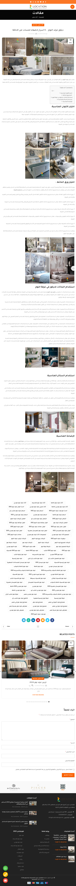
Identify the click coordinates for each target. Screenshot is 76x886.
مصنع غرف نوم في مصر (59, 606)
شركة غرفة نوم (45, 546)
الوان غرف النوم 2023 (16, 527)
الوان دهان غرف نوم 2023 (58, 527)
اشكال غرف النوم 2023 (59, 519)
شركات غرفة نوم (11, 542)
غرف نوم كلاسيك (17, 574)
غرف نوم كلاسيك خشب (17, 578)
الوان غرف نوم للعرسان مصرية (37, 530)
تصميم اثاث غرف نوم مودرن (60, 534)
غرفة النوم (21, 441)
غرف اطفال (21, 849)
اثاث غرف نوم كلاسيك (38, 503)
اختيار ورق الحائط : (67, 95)
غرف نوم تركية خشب (20, 554)
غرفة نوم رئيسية (59, 598)
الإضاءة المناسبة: (67, 101)
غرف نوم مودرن (37, 586)
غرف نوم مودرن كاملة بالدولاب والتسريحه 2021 (56, 594)
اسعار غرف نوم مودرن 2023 (19, 515)
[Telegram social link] (30, 2)
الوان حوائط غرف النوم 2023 (39, 523)
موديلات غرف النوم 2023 (38, 614)
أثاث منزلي (34, 17)
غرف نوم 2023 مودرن (56, 554)
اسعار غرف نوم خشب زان (17, 511)
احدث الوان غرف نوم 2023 (16, 507)
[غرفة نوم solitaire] (71, 859)
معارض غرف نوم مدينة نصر (58, 610)
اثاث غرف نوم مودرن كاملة (60, 507)
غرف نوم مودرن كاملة (18, 590)
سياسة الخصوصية (43, 849)
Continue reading (38, 695)
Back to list (38, 627)
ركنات (20, 859)
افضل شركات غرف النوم (17, 519)
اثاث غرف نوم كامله (57, 503)
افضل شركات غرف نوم (60, 523)
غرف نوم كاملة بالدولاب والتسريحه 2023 (23, 570)
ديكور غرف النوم (51, 292)
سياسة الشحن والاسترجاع (41, 846)
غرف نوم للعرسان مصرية (14, 582)
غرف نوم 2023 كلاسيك (13, 550)
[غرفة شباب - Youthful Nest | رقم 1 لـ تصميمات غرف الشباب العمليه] (71, 839)
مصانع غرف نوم (38, 602)
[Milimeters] (13, 787)
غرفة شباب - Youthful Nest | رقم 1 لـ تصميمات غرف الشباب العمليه (60, 837)
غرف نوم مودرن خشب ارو (38, 590)
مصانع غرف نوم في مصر (19, 602)
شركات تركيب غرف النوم (18, 538)
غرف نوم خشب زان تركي (35, 558)
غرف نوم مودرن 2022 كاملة (18, 586)
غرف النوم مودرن (12, 546)
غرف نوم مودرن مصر (30, 594)
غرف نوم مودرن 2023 (58, 590)
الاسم (72, 743)
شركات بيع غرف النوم (38, 538)
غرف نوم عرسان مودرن (56, 566)
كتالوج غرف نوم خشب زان (20, 598)
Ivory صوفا (63, 847)
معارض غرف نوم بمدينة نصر (18, 606)
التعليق (72, 719)
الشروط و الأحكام (44, 852)
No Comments (16, 807)
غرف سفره (21, 866)
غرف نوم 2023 (66, 550)
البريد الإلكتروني (70, 752)
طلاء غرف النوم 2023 (29, 546)
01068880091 (63, 815)
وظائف (47, 835)
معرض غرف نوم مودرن (17, 610)
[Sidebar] (73, 268)
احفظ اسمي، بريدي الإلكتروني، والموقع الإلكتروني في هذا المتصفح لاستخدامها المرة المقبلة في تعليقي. (43, 769)
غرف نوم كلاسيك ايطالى (58, 578)
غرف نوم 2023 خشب (50, 550)
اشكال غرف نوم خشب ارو (39, 519)
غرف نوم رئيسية (17, 558)
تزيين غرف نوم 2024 (38, 682)
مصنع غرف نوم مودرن (40, 606)
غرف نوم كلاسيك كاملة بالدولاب (60, 582)
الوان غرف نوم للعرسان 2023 (61, 530)
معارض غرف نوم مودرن (36, 610)
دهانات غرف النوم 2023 (14, 534)
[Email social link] (40, 2)
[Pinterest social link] (38, 2)
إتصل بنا (46, 839)
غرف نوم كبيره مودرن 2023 (37, 574)
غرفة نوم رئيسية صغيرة (41, 598)
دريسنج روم (20, 863)
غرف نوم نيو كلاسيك (16, 846)
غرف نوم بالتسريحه (38, 554)
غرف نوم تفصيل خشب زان (56, 558)
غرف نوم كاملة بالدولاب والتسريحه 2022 (53, 570)
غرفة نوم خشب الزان (11, 594)
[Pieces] (38, 787)
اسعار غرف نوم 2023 (37, 511)
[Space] (62, 787)
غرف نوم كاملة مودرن (57, 574)
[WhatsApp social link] (33, 2)
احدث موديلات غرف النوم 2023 (58, 511)
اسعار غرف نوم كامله (59, 515)
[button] (68, 140)
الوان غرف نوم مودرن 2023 (14, 530)
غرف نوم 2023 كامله (32, 550)
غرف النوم (65, 79)
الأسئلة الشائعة (44, 842)
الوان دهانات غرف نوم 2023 (37, 527)
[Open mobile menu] (72, 7)
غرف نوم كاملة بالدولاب (21, 566)
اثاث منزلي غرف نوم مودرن (38, 507)
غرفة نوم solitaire (61, 856)
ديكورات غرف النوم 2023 (58, 538)
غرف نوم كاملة (38, 566)
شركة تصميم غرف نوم (63, 546)
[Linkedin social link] (35, 2)
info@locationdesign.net (56, 817)
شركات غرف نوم (27, 542)
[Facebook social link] (46, 2)
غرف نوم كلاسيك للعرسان (36, 582)
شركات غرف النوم (43, 542)
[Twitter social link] (43, 2)
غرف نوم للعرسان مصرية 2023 (56, 586)
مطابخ (22, 870)
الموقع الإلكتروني (70, 761)
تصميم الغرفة (18, 190)
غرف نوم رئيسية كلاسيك (62, 562)
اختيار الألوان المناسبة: (66, 93)
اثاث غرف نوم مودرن (20, 503)
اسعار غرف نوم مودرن (40, 515)
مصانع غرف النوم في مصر (56, 602)
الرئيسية (41, 17)
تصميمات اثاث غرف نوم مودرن (36, 534)
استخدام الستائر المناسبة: (65, 99)
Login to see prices (61, 842)
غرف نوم (35, 25)
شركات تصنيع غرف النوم (62, 542)
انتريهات (20, 856)
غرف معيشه (20, 852)
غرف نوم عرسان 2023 (41, 562)
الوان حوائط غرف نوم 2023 (17, 523)
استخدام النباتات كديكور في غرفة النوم (62, 97)
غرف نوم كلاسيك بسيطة (38, 578)
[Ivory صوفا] (71, 849)
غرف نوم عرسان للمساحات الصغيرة (18, 562)
